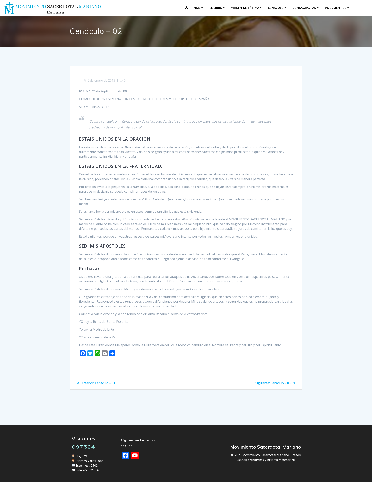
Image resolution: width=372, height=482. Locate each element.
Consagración (304, 8)
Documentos (335, 8)
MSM (197, 8)
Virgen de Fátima (245, 8)
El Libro (215, 8)
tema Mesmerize (282, 460)
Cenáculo (276, 8)
